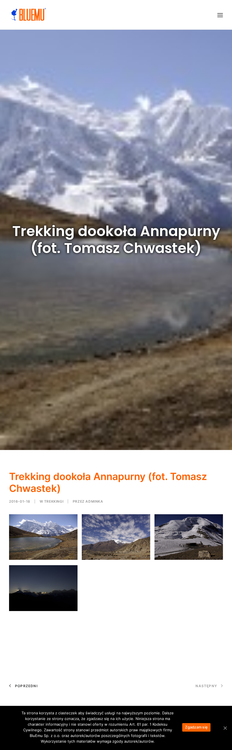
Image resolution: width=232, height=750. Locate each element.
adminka (94, 501)
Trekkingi (53, 501)
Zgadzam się (196, 727)
